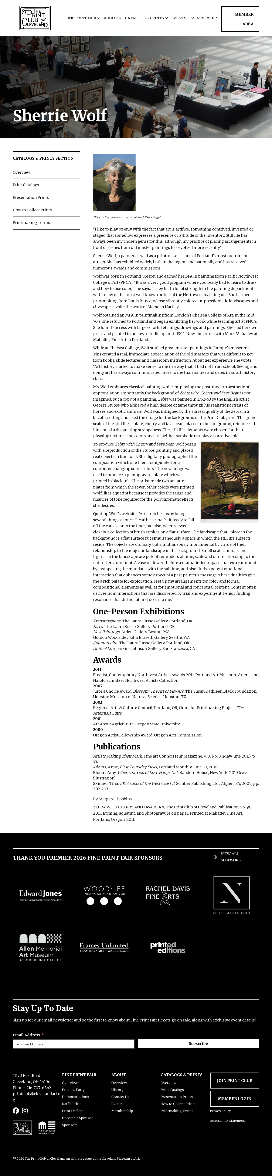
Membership (204, 18)
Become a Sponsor (77, 1118)
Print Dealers (73, 1111)
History (117, 1090)
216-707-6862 (38, 1087)
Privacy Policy (220, 1111)
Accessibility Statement (227, 1121)
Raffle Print (71, 1104)
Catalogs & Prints (144, 18)
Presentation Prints (31, 197)
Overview (21, 172)
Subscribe (198, 1043)
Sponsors (70, 1125)
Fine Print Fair (80, 18)
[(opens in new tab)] (40, 895)
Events (178, 18)
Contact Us (120, 1097)
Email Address (26, 1035)
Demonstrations (75, 1097)
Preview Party (73, 1090)
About (111, 18)
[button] (98, 18)
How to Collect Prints (32, 210)
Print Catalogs (26, 184)
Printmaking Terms (31, 222)
